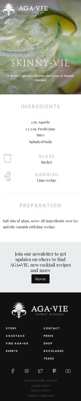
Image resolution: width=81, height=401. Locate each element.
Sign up (40, 279)
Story (11, 328)
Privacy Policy (40, 390)
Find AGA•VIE (17, 343)
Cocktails (15, 336)
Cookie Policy (40, 386)
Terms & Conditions (41, 396)
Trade (49, 358)
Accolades (54, 351)
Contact (52, 328)
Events (12, 351)
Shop (48, 343)
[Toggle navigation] (75, 9)
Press (49, 336)
